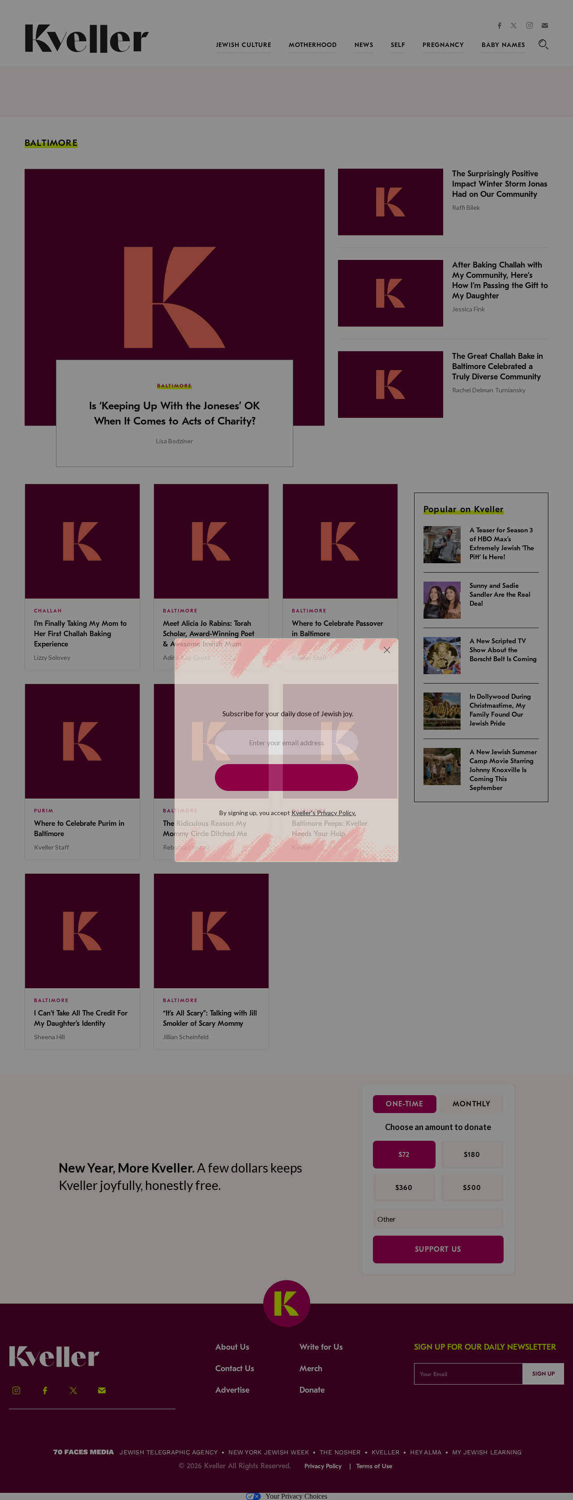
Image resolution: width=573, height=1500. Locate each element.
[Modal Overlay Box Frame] (286, 750)
